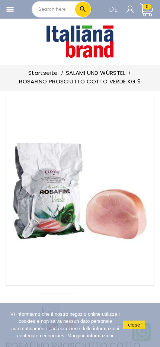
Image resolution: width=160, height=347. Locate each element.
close (134, 325)
